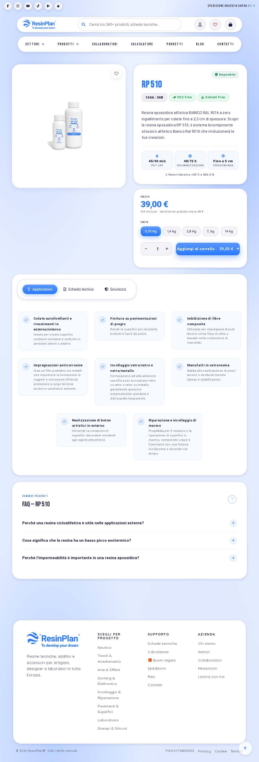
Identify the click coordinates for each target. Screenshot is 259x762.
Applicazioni (41, 289)
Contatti (225, 44)
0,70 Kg (151, 231)
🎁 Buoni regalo (162, 660)
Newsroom (207, 668)
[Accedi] (200, 24)
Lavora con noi (211, 676)
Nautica (105, 647)
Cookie (221, 751)
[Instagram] (18, 6)
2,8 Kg (191, 231)
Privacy (204, 751)
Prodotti (66, 44)
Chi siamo (207, 643)
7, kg (210, 231)
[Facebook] (8, 6)
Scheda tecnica (80, 289)
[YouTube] (28, 6)
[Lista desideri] (215, 24)
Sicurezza (117, 289)
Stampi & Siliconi (112, 728)
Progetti (174, 44)
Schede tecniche (162, 643)
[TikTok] (38, 6)
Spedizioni (157, 668)
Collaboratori (105, 44)
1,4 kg (171, 231)
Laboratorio (108, 720)
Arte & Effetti (109, 670)
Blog (200, 44)
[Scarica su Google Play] (48, 6)
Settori (32, 44)
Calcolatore (142, 44)
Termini (236, 751)
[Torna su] (245, 748)
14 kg (229, 231)
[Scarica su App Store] (58, 6)
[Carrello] (230, 24)
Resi (151, 676)
